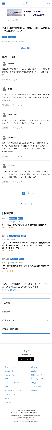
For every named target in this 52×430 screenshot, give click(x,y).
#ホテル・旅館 (14, 236)
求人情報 (6, 303)
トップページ (7, 20)
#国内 (5, 37)
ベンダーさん (10, 375)
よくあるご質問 (36, 387)
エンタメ (8, 402)
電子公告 (34, 390)
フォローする (28, 359)
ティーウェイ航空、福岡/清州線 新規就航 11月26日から (24, 225)
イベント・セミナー (11, 320)
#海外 (20, 218)
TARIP (7, 398)
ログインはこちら (10, 290)
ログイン (46, 3)
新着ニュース (20, 20)
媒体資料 (34, 371)
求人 (6, 379)
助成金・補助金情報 (11, 329)
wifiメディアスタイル (13, 390)
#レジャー (12, 37)
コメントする (26, 204)
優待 (6, 387)
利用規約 (34, 383)
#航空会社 (12, 218)
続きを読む (26, 48)
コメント (10, 227)
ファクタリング (11, 394)
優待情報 (6, 311)
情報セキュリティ (37, 375)
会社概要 (34, 367)
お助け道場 (9, 371)
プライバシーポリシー (39, 379)
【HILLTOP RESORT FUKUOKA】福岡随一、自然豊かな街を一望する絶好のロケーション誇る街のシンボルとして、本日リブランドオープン (26, 245)
